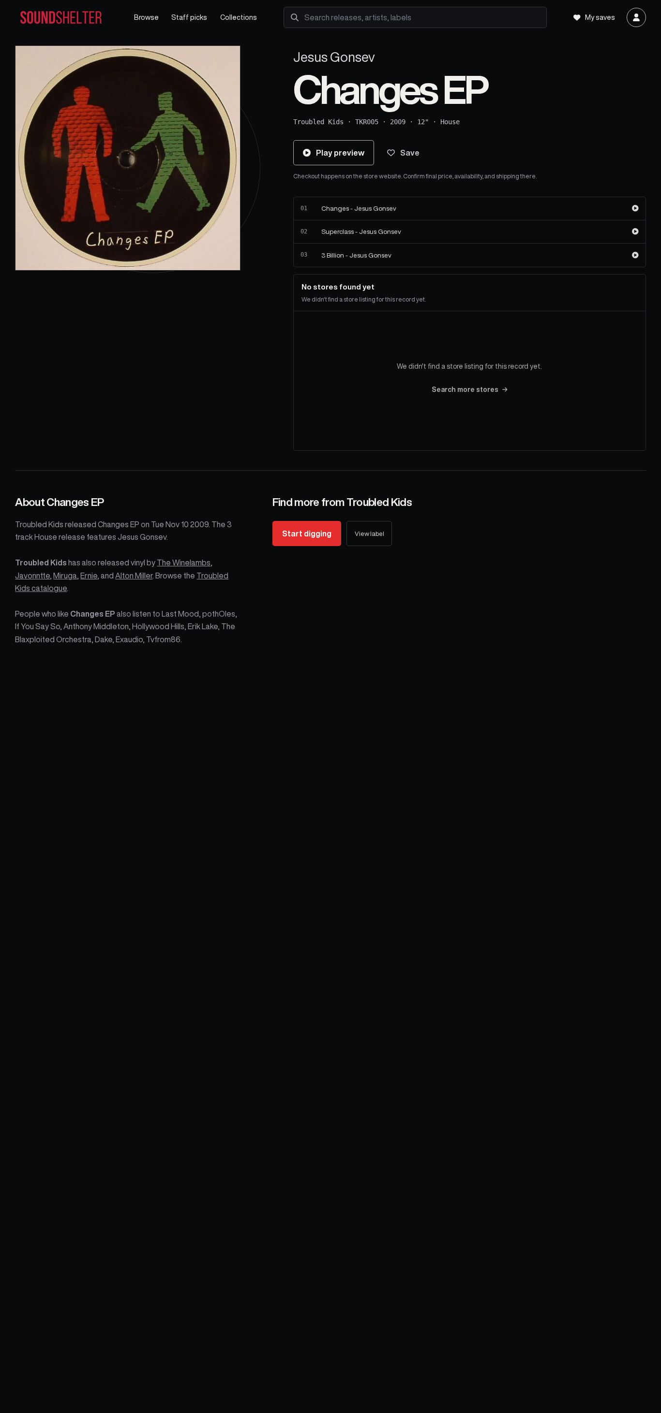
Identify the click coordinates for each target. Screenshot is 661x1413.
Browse (146, 17)
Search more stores (465, 389)
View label (369, 534)
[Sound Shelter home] (67, 17)
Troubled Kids (318, 122)
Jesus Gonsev (334, 56)
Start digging (306, 533)
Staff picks (189, 17)
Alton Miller (133, 575)
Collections (238, 17)
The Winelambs (183, 562)
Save (410, 153)
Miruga (65, 575)
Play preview (340, 153)
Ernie (88, 575)
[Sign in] (636, 17)
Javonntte (32, 575)
